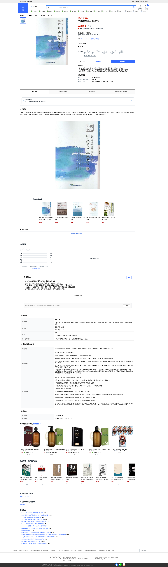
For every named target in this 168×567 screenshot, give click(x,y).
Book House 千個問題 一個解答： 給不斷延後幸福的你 (34, 543)
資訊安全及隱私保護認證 (90, 550)
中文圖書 (36, 15)
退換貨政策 (45, 550)
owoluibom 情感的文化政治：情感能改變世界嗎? (32, 539)
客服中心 (142, 1)
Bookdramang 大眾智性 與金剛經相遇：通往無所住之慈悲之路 (36, 532)
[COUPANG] (55, 558)
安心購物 (73, 550)
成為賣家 (147, 1)
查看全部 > (37, 424)
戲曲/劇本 (22, 496)
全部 (48, 7)
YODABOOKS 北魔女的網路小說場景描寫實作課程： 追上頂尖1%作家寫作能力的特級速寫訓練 (43, 534)
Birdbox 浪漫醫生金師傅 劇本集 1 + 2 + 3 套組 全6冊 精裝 (34, 515)
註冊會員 (137, 1)
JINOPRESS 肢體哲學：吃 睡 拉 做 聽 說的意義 (32, 519)
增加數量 (84, 62)
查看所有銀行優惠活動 (90, 56)
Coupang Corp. (89, 39)
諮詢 (129, 277)
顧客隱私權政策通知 (64, 550)
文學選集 (50, 15)
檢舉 (127, 305)
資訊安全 (80, 550)
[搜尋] (134, 7)
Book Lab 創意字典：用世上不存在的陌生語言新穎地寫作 (34, 528)
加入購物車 (98, 61)
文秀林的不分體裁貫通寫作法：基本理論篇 (31, 517)
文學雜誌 (28, 496)
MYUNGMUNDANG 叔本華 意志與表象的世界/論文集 (33, 521)
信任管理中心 (54, 550)
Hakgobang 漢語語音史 (27, 530)
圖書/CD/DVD (29, 15)
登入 (133, 1)
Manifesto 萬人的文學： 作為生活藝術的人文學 (32, 513)
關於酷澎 (15, 550)
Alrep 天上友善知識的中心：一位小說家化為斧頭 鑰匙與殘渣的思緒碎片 (38, 537)
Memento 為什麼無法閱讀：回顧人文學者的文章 (32, 523)
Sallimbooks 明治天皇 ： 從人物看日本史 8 (31, 541)
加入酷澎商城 (102, 550)
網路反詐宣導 (111, 550)
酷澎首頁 (22, 15)
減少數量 (84, 60)
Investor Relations (23, 550)
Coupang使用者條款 (35, 550)
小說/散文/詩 (43, 15)
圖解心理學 (22, 504)
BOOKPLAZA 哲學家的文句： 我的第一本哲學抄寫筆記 (34, 526)
